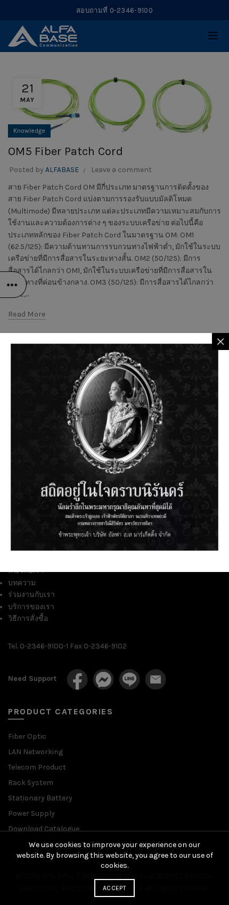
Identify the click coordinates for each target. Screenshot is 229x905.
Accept (114, 888)
